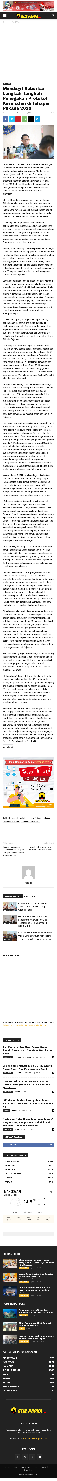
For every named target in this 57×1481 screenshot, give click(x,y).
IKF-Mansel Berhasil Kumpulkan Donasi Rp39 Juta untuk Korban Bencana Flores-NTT (28, 1103)
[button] (4, 15)
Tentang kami (25, 1467)
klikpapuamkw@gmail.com (35, 1438)
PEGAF (22, 1328)
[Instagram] (25, 1457)
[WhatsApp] (24, 119)
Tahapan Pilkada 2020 (30, 821)
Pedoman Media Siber (41, 1467)
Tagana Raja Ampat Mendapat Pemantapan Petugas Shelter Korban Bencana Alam (13, 851)
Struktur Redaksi (11, 1467)
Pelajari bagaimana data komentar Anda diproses (25, 1025)
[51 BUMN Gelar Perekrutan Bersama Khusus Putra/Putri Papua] (10, 1339)
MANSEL (6, 1110)
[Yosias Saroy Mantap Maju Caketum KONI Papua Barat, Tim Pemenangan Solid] (10, 1277)
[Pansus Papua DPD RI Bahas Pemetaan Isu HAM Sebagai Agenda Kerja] (10, 906)
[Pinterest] (18, 119)
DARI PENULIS (30, 896)
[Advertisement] (28, 53)
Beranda (6, 22)
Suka (50, 1145)
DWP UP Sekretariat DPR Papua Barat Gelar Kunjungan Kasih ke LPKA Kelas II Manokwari (26, 1084)
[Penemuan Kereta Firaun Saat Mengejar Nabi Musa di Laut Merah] (10, 1313)
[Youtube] (39, 1457)
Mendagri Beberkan (11, 821)
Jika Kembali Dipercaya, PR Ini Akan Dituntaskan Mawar (41, 848)
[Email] (31, 119)
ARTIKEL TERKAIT (12, 896)
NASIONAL (16, 22)
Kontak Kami (28, 1470)
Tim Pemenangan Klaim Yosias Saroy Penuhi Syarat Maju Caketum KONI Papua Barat (27, 1050)
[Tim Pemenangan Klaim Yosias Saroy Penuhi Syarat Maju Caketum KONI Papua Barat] (10, 1263)
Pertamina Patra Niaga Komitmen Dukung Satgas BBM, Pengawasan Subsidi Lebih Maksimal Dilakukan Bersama (28, 1122)
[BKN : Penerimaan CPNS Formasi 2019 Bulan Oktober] (10, 1326)
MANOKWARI (8, 1057)
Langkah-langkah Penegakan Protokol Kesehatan (31, 818)
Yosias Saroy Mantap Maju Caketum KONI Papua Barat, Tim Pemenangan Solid (36, 1276)
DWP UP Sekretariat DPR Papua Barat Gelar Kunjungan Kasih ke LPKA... (34, 1290)
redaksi (12, 113)
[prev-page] (4, 946)
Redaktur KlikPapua (22, 1057)
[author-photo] (28, 879)
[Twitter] (12, 119)
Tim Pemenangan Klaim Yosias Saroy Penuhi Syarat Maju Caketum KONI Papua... (36, 1262)
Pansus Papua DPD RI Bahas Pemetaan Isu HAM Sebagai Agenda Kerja (32, 906)
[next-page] (9, 946)
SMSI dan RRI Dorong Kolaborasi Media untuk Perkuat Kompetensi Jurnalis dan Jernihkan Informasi (35, 935)
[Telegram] (37, 119)
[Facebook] (5, 119)
